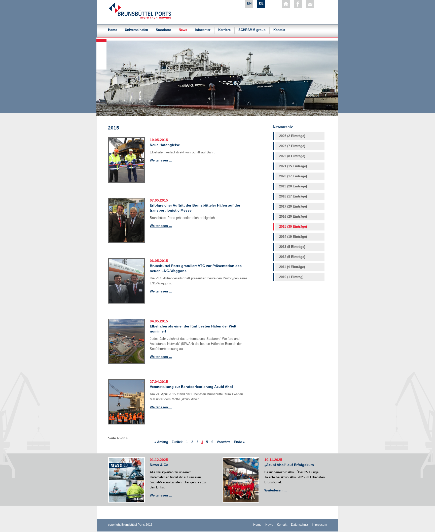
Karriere (224, 30)
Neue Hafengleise (165, 145)
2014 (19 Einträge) (293, 237)
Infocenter (202, 30)
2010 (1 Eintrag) (291, 277)
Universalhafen (136, 30)
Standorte (163, 30)
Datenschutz (299, 524)
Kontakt (279, 30)
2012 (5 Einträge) (292, 257)
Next (101, 39)
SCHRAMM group (252, 30)
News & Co (159, 465)
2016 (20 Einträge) (293, 216)
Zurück (177, 442)
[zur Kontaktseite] (310, 4)
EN (249, 3)
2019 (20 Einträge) (293, 186)
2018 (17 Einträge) (293, 196)
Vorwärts (223, 442)
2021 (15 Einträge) (293, 166)
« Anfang (161, 442)
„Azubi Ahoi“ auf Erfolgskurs (289, 465)
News (183, 30)
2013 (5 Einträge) (292, 247)
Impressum (319, 524)
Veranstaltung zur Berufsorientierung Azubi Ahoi (191, 387)
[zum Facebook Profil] (298, 4)
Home (112, 30)
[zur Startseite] (286, 4)
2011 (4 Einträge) (292, 267)
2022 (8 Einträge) (292, 156)
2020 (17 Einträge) (293, 176)
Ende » (239, 442)
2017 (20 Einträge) (293, 206)
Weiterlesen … (161, 160)
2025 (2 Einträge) (292, 136)
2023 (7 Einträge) (292, 146)
